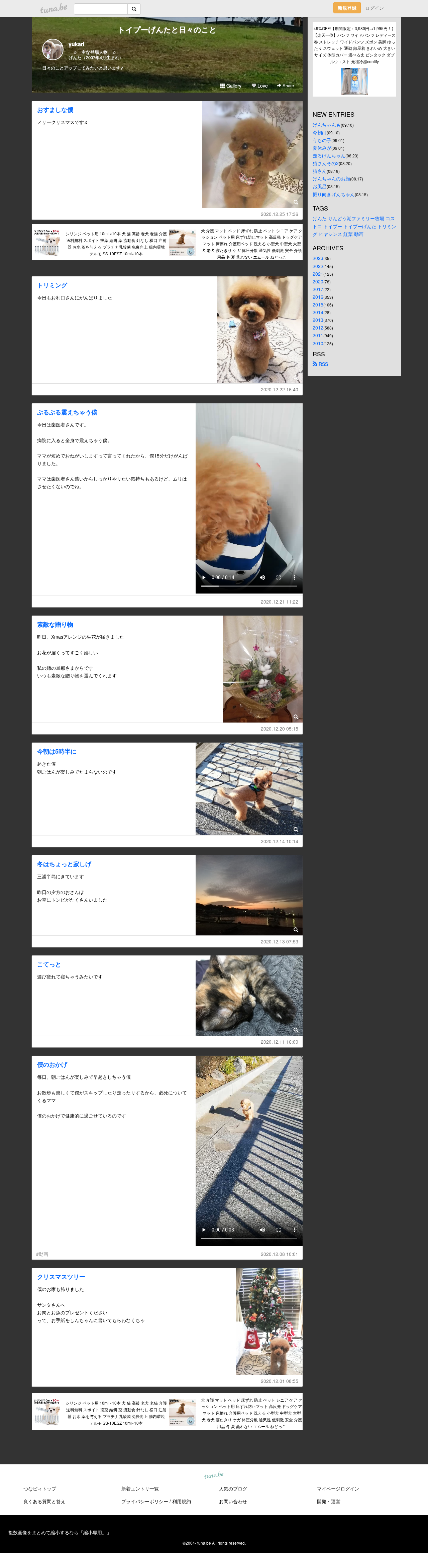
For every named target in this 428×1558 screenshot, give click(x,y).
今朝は (320, 132)
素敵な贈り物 (55, 624)
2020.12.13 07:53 (279, 941)
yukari (76, 44)
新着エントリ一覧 (140, 1488)
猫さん (320, 170)
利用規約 (181, 1501)
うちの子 (322, 140)
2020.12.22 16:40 (279, 389)
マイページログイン (338, 1488)
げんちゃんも (327, 124)
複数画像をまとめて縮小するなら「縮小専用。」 (59, 1532)
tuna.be (213, 1475)
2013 (318, 319)
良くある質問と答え (44, 1501)
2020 (318, 281)
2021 (318, 273)
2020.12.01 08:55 (279, 1381)
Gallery (233, 85)
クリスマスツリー (61, 1276)
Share (287, 85)
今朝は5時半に (57, 751)
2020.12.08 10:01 (279, 1254)
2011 (318, 335)
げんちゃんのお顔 (331, 178)
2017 (318, 289)
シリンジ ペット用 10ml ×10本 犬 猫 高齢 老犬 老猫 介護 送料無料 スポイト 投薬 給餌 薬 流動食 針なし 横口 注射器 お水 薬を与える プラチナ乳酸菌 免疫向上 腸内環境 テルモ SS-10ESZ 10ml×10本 (116, 243)
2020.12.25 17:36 (279, 214)
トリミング (52, 285)
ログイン (374, 7)
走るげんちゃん (329, 155)
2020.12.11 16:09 (279, 1041)
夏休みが (322, 147)
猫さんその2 (326, 163)
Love (262, 85)
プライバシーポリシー (144, 1501)
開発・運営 (328, 1501)
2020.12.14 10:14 (279, 841)
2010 (318, 343)
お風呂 (320, 186)
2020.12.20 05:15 (279, 728)
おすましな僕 (55, 109)
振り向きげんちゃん (334, 194)
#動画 (42, 1254)
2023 (318, 258)
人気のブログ (233, 1488)
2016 (318, 296)
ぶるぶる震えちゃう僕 (67, 412)
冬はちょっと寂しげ (64, 864)
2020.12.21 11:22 (279, 601)
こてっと (49, 964)
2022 (318, 266)
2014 (318, 312)
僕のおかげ (52, 1064)
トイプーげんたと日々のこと (167, 29)
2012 (318, 327)
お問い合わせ (233, 1501)
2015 (318, 304)
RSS (322, 364)
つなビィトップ (39, 1488)
